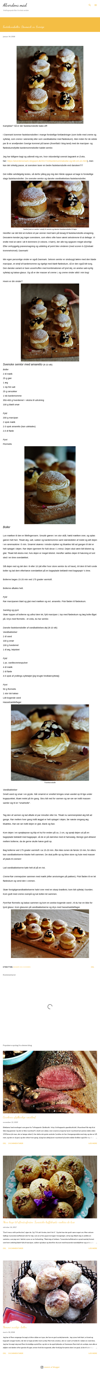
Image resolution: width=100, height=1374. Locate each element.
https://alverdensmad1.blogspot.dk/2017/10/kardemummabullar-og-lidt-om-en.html (47, 161)
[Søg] (89, 4)
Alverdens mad (15, 5)
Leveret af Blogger (51, 1367)
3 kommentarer (15, 1248)
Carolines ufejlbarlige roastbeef (19, 1117)
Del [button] (92, 967)
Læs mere (93, 1143)
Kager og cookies (21, 967)
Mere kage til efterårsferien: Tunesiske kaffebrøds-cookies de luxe (39, 1222)
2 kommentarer (15, 1143)
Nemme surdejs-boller (15, 1327)
